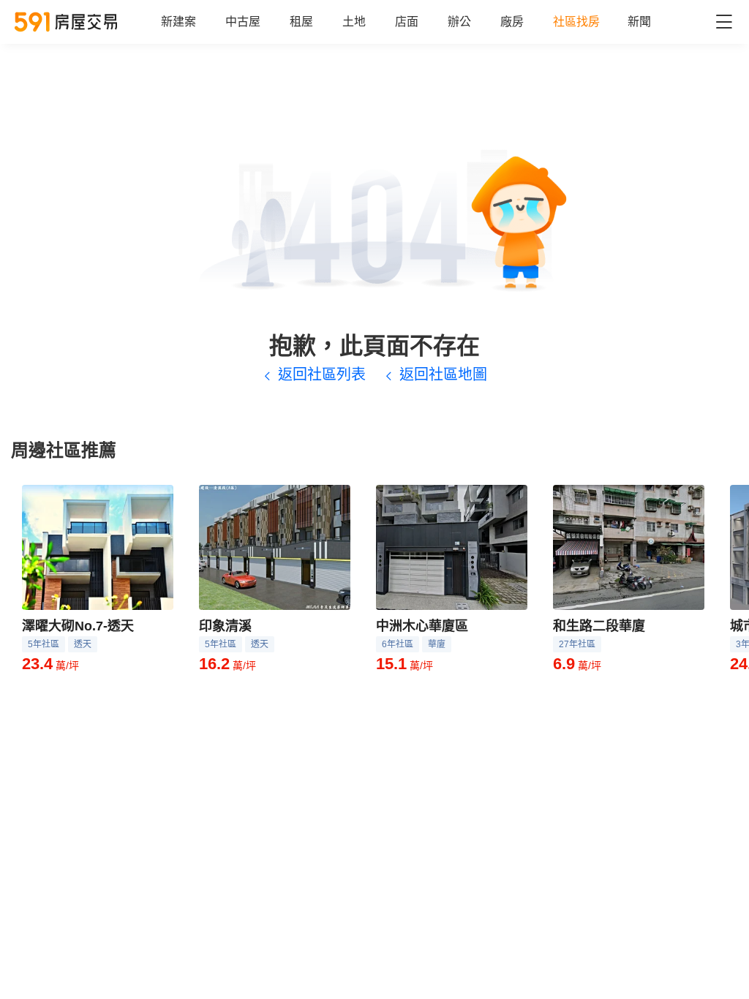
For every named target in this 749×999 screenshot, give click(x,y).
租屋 (301, 21)
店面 (406, 21)
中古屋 (242, 21)
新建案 (178, 21)
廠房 (512, 21)
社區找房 (576, 21)
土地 (354, 21)
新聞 (639, 21)
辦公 (459, 21)
